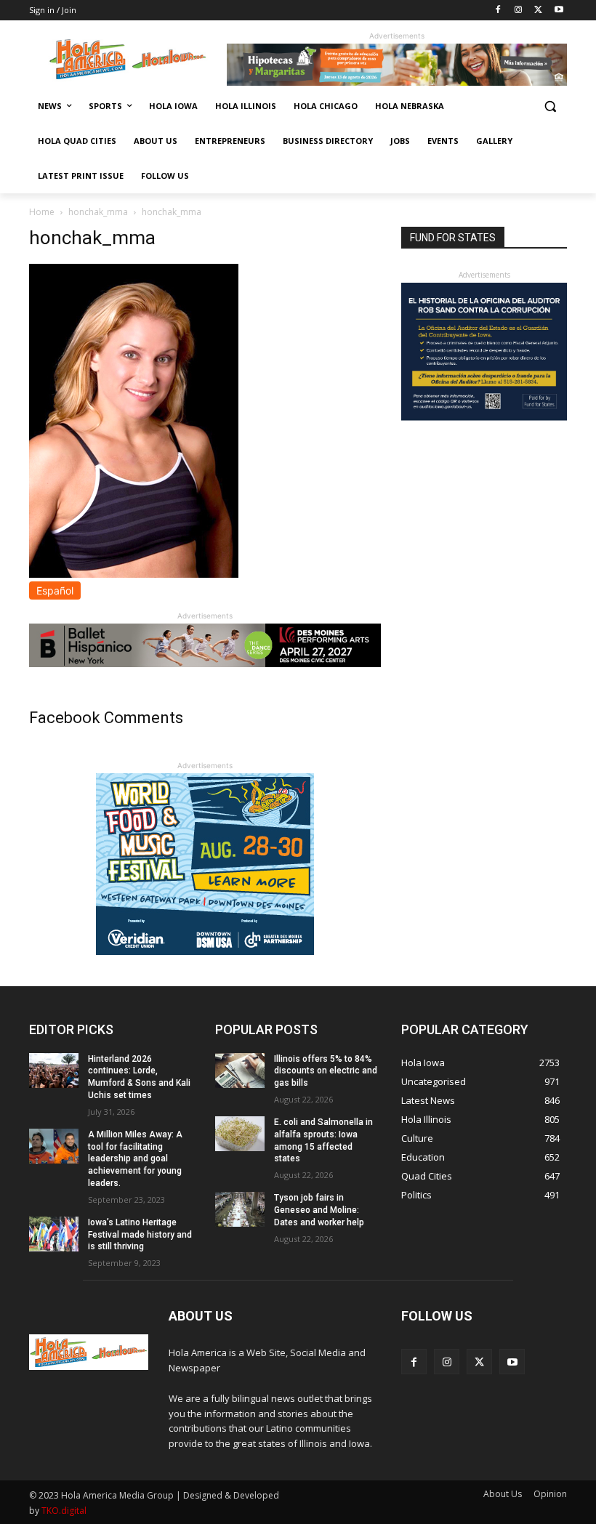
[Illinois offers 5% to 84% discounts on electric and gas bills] (240, 1070)
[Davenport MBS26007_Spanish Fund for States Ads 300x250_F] (484, 417)
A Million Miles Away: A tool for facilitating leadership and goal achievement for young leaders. (135, 1158)
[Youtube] (558, 10)
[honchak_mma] (133, 574)
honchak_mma (98, 212)
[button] (550, 106)
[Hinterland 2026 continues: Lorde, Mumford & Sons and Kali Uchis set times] (53, 1070)
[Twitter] (538, 10)
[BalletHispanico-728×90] (205, 663)
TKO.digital (63, 1510)
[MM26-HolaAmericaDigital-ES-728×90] (397, 82)
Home (42, 212)
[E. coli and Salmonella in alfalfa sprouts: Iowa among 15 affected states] (240, 1133)
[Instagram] (518, 10)
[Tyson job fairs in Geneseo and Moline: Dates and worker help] (240, 1209)
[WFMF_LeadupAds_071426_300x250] (205, 951)
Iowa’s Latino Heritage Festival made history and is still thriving (140, 1234)
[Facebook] (498, 10)
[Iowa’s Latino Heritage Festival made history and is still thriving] (53, 1234)
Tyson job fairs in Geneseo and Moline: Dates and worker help (319, 1210)
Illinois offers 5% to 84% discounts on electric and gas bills (325, 1071)
